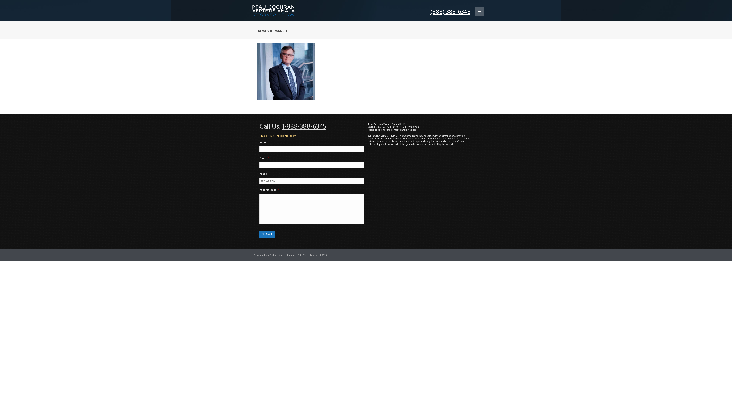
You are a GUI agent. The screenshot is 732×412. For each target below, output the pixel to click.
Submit (267, 235)
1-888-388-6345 (304, 126)
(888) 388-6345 (450, 12)
